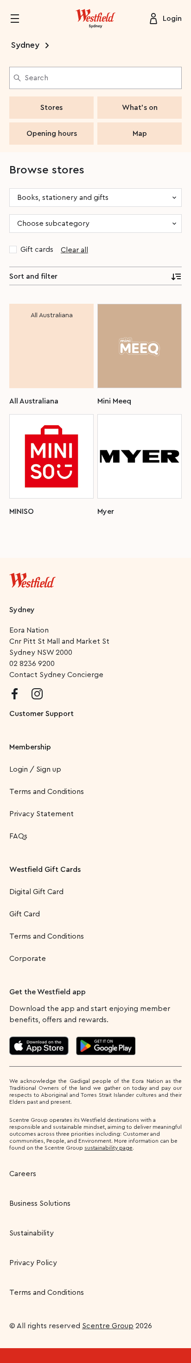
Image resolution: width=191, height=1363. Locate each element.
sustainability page (108, 1148)
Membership (30, 747)
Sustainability (31, 1233)
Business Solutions (39, 1203)
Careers (22, 1173)
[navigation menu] (20, 18)
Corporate (27, 958)
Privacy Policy (33, 1263)
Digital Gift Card (36, 892)
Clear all (74, 250)
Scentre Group (108, 1326)
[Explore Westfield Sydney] (95, 18)
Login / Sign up (35, 769)
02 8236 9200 (32, 663)
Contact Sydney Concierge (56, 674)
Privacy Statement (41, 814)
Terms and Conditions (46, 791)
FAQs (18, 836)
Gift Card (24, 914)
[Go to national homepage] (32, 578)
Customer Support (41, 713)
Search (36, 78)
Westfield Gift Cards (45, 869)
